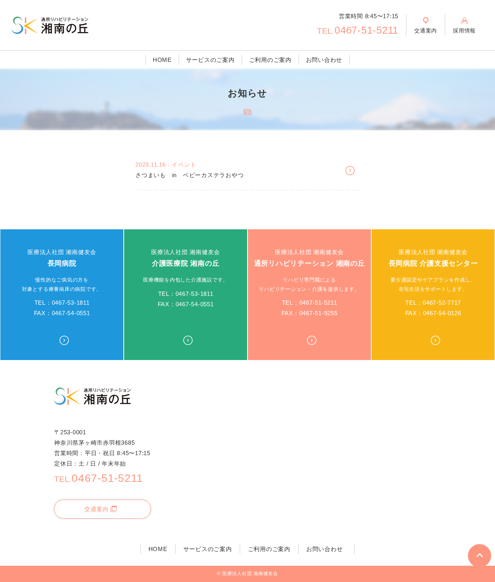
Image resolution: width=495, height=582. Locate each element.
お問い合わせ (324, 59)
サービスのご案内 (210, 59)
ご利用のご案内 (270, 59)
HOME (162, 59)
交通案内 (96, 509)
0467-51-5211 (357, 30)
